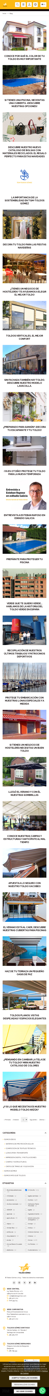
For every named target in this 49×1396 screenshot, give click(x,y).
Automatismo (34, 1250)
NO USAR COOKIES (24, 1391)
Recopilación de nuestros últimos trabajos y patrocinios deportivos (24, 653)
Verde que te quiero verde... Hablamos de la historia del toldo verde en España (24, 606)
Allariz (10, 1224)
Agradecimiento (35, 1214)
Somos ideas (10, 1139)
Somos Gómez (10, 1171)
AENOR (11, 1210)
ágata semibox (34, 1196)
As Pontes (33, 1244)
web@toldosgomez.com (17, 1296)
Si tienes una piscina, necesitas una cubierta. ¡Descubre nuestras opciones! (25, 103)
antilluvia (11, 1232)
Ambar (32, 1224)
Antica (31, 1228)
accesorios (12, 1200)
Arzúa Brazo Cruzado (14, 1245)
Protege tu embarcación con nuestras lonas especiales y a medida (24, 700)
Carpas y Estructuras (16, 1162)
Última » (42, 1120)
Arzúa (32, 1240)
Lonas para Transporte (17, 1153)
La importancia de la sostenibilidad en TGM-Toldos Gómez (24, 200)
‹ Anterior (15, 1120)
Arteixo (32, 1236)
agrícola (11, 1214)
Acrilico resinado (14, 1204)
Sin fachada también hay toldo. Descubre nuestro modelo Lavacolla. (24, 383)
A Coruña (33, 1190)
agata (31, 1210)
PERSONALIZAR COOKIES (24, 1385)
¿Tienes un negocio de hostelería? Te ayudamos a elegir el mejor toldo (24, 291)
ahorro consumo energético (33, 1219)
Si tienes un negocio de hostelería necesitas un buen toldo (24, 747)
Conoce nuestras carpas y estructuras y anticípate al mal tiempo (25, 839)
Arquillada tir (12, 1236)
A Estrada (11, 1196)
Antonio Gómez (35, 1232)
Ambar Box (12, 1228)
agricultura (12, 1218)
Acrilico (32, 1200)
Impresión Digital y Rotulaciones (21, 1157)
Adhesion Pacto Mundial (33, 1205)
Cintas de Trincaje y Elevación (20, 1166)
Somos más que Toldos (14, 1175)
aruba (10, 1240)
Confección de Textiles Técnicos (21, 1148)
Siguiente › (34, 1120)
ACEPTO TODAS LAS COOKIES (24, 1378)
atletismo (11, 1250)
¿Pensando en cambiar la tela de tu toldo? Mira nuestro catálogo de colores (25, 1062)
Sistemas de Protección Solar (20, 1144)
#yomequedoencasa (14, 1191)
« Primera (7, 1120)
